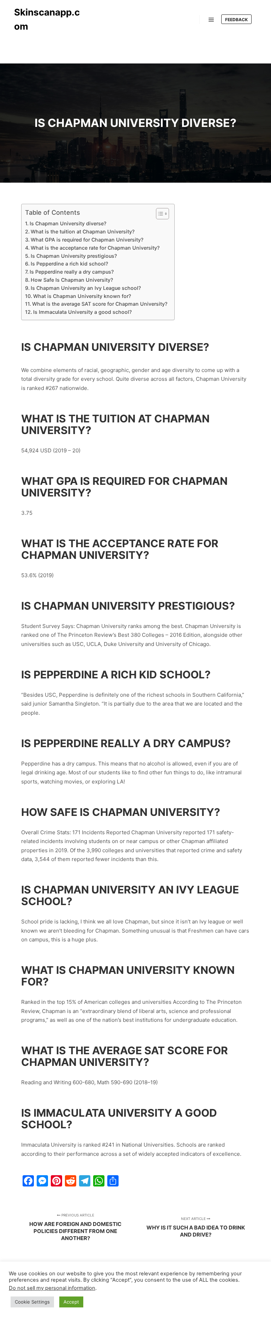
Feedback (236, 19)
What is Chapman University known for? (82, 296)
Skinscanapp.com (47, 19)
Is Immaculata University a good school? (82, 312)
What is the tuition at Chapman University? (82, 231)
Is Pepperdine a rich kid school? (69, 264)
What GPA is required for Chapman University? (87, 240)
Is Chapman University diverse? (68, 223)
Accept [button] (71, 1302)
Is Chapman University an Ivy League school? (86, 288)
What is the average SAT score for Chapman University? (99, 304)
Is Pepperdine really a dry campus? (72, 272)
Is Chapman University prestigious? (74, 256)
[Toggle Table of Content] (159, 214)
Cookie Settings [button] (32, 1302)
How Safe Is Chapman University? (72, 280)
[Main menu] (211, 19)
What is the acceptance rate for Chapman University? (95, 248)
